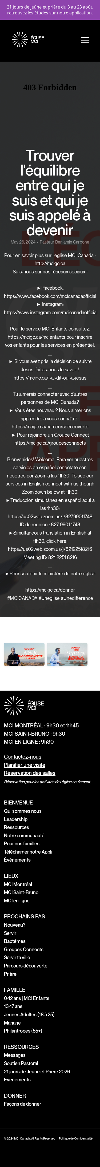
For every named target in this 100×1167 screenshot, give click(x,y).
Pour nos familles (21, 843)
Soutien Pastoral (21, 1063)
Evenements (17, 1079)
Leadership (15, 819)
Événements (17, 860)
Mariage (12, 1023)
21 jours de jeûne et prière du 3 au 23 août (49, 7)
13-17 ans (13, 1006)
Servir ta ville (17, 957)
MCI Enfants (37, 998)
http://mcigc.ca (50, 263)
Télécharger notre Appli (28, 852)
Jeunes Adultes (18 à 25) (29, 1014)
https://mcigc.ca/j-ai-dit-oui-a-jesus (50, 378)
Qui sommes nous (23, 811)
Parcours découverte (25, 966)
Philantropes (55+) (23, 1031)
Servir (10, 933)
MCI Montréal (18, 884)
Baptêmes (15, 941)
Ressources (16, 827)
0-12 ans (12, 998)
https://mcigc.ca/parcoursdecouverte (50, 426)
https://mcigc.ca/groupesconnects (50, 443)
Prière (10, 974)
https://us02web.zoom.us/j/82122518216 (50, 549)
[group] (24, 661)
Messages (15, 1055)
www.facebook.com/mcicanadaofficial (57, 296)
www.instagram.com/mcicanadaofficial (58, 312)
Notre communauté (24, 835)
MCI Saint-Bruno (21, 892)
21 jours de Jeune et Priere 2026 (37, 1071)
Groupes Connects (23, 949)
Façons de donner (22, 1104)
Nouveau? (14, 925)
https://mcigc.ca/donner (50, 590)
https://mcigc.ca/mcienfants (36, 337)
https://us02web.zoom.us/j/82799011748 (50, 516)
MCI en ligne (17, 900)
